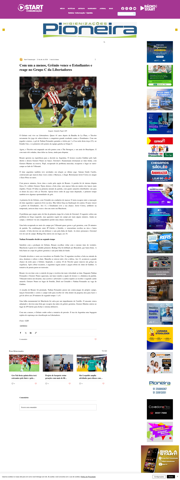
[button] (104, 42)
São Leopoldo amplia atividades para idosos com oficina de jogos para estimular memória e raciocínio (91, 376)
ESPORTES (23, 326)
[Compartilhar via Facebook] (20, 333)
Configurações (159, 477)
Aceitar (171, 477)
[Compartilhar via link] (36, 333)
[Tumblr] (130, 8)
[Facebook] (122, 8)
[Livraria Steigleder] (75, 36)
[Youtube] (134, 8)
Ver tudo (104, 351)
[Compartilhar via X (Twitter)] (26, 333)
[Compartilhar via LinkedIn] (31, 333)
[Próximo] (176, 30)
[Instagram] (126, 8)
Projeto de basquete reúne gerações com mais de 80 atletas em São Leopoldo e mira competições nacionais (56, 376)
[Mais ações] (95, 59)
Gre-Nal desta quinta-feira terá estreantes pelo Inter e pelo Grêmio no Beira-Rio (24, 376)
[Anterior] (3, 30)
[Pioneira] (77, 36)
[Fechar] (177, 476)
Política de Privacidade (88, 477)
